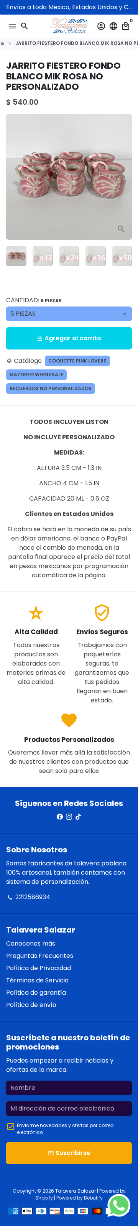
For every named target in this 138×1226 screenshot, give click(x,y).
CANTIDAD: (34, 300)
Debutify (93, 1198)
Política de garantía (36, 992)
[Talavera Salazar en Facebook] (60, 816)
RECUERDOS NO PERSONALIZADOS (51, 388)
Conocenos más (30, 943)
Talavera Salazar (75, 1191)
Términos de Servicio (37, 980)
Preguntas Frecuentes (39, 955)
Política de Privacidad (38, 968)
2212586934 (28, 897)
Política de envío (31, 1004)
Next (124, 177)
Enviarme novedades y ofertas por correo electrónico (65, 1128)
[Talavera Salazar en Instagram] (69, 816)
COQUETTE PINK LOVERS (77, 361)
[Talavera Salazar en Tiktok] (78, 816)
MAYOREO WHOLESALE (36, 374)
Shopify (44, 1198)
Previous (13, 177)
